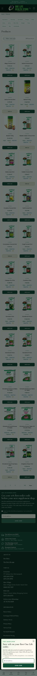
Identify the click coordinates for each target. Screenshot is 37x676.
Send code (18, 665)
